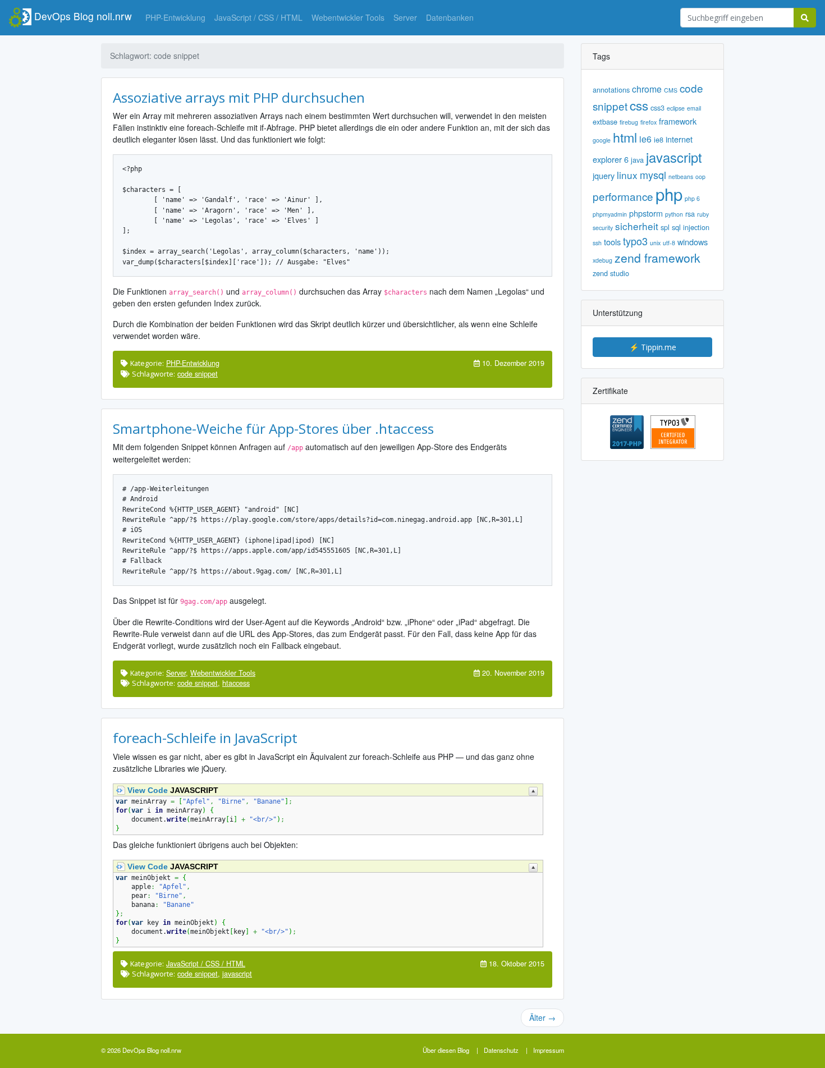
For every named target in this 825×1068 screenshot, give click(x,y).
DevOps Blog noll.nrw (81, 16)
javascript (237, 974)
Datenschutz (501, 1050)
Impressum (548, 1050)
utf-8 (669, 243)
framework (677, 121)
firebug (629, 122)
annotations (611, 90)
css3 (657, 108)
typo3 (635, 241)
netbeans (680, 177)
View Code (147, 790)
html (625, 137)
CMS (670, 90)
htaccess (236, 683)
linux (627, 175)
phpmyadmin (610, 214)
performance (623, 197)
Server (405, 17)
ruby (703, 214)
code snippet (197, 374)
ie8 (658, 140)
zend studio (611, 273)
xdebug (602, 260)
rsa (690, 214)
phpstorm (646, 213)
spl (665, 227)
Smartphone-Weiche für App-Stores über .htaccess (273, 428)
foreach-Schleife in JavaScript (205, 737)
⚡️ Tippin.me (652, 347)
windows (692, 241)
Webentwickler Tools (347, 17)
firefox (648, 122)
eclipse (676, 108)
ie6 (645, 139)
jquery (604, 175)
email (694, 108)
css (639, 105)
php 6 (692, 199)
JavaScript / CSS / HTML (258, 17)
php (669, 195)
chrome (647, 89)
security (603, 228)
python (674, 214)
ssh (597, 243)
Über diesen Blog (446, 1050)
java (637, 160)
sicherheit (636, 226)
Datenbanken (450, 17)
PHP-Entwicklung (175, 17)
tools (612, 241)
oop (700, 177)
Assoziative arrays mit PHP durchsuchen (239, 97)
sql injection (690, 227)
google (602, 140)
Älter (542, 1017)
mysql (653, 175)
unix (655, 243)
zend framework (657, 258)
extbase (605, 122)
